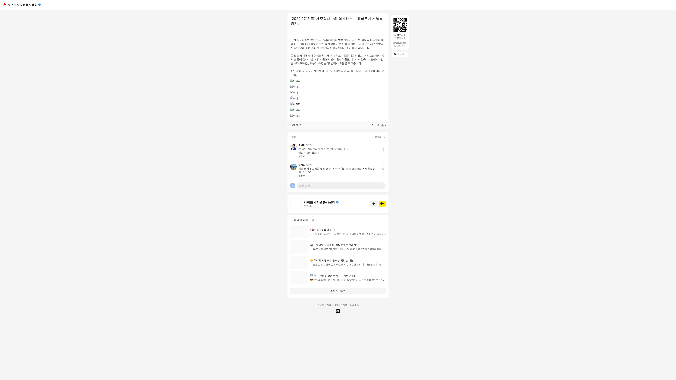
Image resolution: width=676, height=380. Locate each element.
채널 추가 (401, 54)
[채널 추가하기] (382, 204)
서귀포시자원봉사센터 (23, 5)
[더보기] (671, 5)
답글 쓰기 (302, 156)
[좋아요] (383, 149)
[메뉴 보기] (383, 145)
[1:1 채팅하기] (373, 204)
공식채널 (337, 202)
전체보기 (379, 136)
